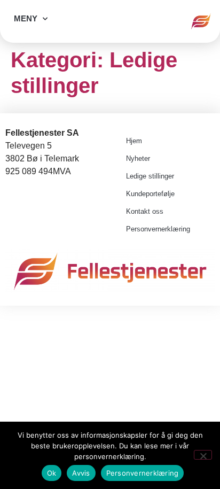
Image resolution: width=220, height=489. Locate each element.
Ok (52, 473)
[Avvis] (203, 455)
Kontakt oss (144, 211)
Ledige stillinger (150, 176)
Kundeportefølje (150, 194)
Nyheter (138, 158)
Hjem (134, 141)
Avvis (81, 473)
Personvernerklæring (158, 229)
